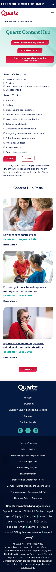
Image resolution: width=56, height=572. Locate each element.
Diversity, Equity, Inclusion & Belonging (28, 409)
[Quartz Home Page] (28, 389)
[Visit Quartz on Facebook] (20, 430)
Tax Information (28, 473)
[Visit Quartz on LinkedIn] (28, 430)
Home (8, 21)
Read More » (10, 244)
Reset (28, 158)
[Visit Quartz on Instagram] (35, 430)
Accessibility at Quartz (28, 467)
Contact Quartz (28, 422)
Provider (10, 83)
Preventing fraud (28, 461)
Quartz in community (16, 152)
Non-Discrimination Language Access (28, 506)
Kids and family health (17, 124)
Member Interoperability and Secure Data (28, 485)
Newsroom (28, 403)
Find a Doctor (8, 3)
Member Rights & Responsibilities (28, 455)
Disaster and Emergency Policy (28, 479)
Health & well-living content (30, 42)
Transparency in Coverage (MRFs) (28, 492)
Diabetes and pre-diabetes (20, 109)
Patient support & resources (20, 138)
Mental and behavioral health (21, 128)
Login (31, 3)
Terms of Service (28, 443)
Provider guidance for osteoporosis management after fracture (24, 289)
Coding (9, 105)
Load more (28, 369)
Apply (10, 158)
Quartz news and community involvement (30, 59)
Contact (22, 3)
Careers (28, 416)
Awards (9, 100)
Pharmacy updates (15, 142)
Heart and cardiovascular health (22, 119)
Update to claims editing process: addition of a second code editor (23, 345)
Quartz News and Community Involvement (27, 86)
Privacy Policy (28, 449)
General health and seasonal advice (24, 114)
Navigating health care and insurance (25, 133)
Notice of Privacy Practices (28, 498)
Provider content (30, 50)
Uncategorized (13, 89)
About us (28, 397)
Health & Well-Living (16, 79)
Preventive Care (14, 147)
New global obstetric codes (19, 234)
